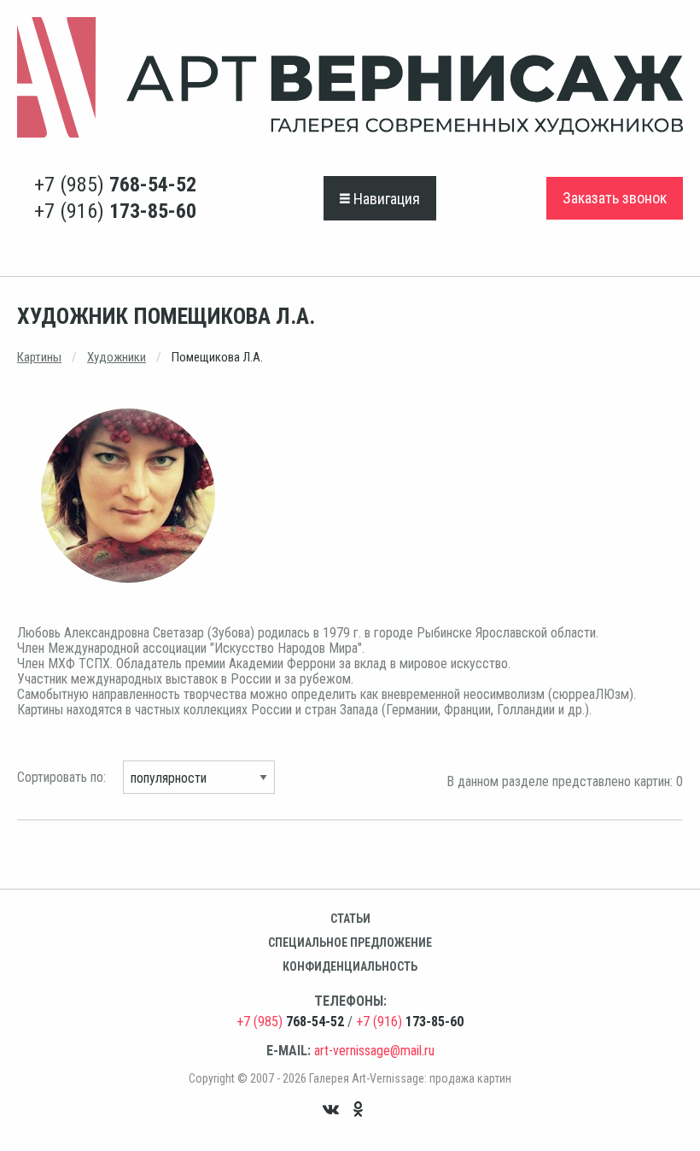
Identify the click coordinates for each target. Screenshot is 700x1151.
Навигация (385, 199)
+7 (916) (115, 211)
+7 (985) (115, 185)
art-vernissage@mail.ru (374, 1050)
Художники (116, 357)
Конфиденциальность (350, 966)
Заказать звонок (615, 198)
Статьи (350, 918)
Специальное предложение (350, 942)
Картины (39, 357)
